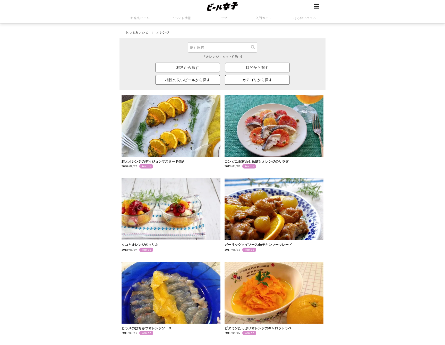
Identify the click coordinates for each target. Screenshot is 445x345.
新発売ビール (140, 18)
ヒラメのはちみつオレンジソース (147, 328)
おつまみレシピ (137, 32)
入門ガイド (264, 18)
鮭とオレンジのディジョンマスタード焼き (153, 161)
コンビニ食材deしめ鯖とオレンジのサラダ (257, 161)
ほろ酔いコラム (305, 18)
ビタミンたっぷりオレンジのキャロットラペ (258, 328)
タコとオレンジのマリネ (140, 245)
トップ (222, 18)
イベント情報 (181, 18)
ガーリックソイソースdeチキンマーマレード (258, 245)
